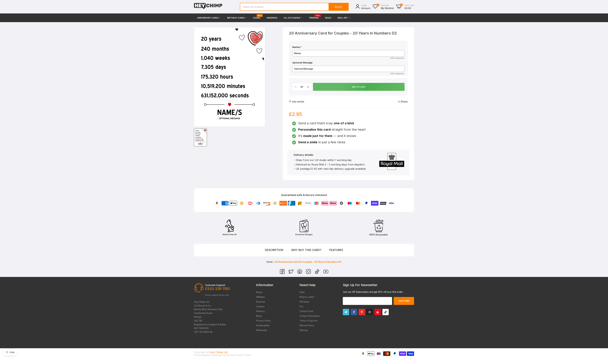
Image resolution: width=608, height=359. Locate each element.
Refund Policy (306, 325)
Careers (260, 306)
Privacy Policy (263, 320)
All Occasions (292, 17)
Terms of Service (308, 320)
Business (260, 301)
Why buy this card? (306, 250)
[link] (602, 336)
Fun (301, 306)
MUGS (328, 17)
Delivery (260, 311)
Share (404, 101)
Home (269, 261)
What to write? (306, 297)
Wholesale (261, 330)
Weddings (272, 17)
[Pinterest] (300, 273)
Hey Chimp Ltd (218, 352)
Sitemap (303, 330)
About (259, 292)
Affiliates (260, 297)
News (259, 316)
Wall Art (343, 17)
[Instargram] (370, 312)
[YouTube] (326, 273)
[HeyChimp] (208, 6)
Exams (256, 17)
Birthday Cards (236, 17)
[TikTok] (317, 273)
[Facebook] (282, 273)
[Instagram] (308, 273)
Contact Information (309, 316)
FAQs (302, 292)
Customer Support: (215, 285)
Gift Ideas (304, 301)
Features (336, 250)
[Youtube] (377, 312)
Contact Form (306, 311)
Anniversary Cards (208, 17)
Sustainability (262, 325)
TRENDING (314, 17)
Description (274, 250)
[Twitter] (291, 273)
